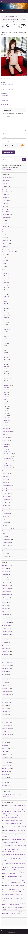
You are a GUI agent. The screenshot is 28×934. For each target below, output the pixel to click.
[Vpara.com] (5, 522)
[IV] (3, 269)
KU (4, 345)
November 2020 (6, 762)
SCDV (5, 392)
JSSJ (5, 341)
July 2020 (4, 774)
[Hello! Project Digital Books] (9, 251)
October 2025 (5, 594)
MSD (5, 364)
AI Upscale (6, 271)
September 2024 (6, 631)
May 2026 (4, 574)
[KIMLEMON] (5, 428)
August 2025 (5, 600)
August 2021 (5, 737)
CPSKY (5, 294)
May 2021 (4, 745)
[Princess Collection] (7, 496)
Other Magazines (8, 453)
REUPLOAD (6, 385)
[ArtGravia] (4, 186)
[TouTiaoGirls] (5, 516)
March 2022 (5, 717)
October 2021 (5, 731)
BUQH (5, 289)
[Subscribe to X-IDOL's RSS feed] (2, 1)
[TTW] (3, 519)
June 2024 (4, 640)
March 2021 (5, 751)
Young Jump (6, 465)
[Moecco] (4, 482)
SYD (5, 403)
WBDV (5, 420)
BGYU (5, 278)
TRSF (5, 410)
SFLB (5, 394)
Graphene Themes (11, 932)
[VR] (3, 525)
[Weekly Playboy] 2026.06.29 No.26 (13, 820)
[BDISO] (4, 189)
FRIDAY (5, 451)
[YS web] (4, 551)
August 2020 (5, 771)
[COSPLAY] (5, 214)
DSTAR (5, 299)
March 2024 (5, 648)
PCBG (5, 380)
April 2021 (4, 748)
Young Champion (8, 460)
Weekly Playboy (7, 456)
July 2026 (4, 568)
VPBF (5, 417)
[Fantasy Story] (5, 231)
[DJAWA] (4, 226)
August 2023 (5, 668)
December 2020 (6, 760)
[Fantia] (4, 234)
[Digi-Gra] (4, 223)
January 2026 (5, 585)
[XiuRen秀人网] (5, 545)
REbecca (6, 383)
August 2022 (5, 702)
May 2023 (4, 677)
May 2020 (4, 780)
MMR (5, 362)
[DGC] (3, 220)
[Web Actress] (5, 531)
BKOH (5, 280)
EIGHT (5, 310)
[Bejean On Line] (6, 191)
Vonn (8, 28)
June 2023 (4, 674)
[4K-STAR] (4, 180)
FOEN (5, 327)
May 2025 (4, 608)
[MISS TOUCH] (5, 479)
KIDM (5, 343)
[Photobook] (5, 493)
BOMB (5, 282)
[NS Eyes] (4, 488)
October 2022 (5, 697)
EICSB (5, 308)
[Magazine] (4, 440)
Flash (5, 449)
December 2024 (6, 622)
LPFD (5, 352)
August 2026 (5, 565)
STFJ (5, 401)
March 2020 (5, 785)
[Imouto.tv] (4, 263)
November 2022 (6, 694)
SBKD (5, 387)
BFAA (5, 275)
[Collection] (5, 209)
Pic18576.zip (4, 95)
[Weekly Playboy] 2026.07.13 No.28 (13, 823)
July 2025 (4, 602)
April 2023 (4, 680)
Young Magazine (7, 467)
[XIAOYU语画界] (6, 539)
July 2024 (4, 637)
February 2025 (5, 617)
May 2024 (4, 642)
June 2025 (4, 605)
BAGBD (5, 273)
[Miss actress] (5, 476)
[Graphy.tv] (4, 249)
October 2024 (5, 628)
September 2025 (6, 597)
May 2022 (4, 711)
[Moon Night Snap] (6, 485)
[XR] (3, 548)
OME (5, 371)
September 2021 (6, 734)
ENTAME (6, 444)
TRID (5, 408)
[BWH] (3, 206)
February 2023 (5, 685)
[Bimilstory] (4, 197)
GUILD (5, 329)
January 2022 (5, 722)
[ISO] (3, 266)
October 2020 (5, 765)
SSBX (5, 399)
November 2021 (6, 728)
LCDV (5, 348)
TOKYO (6, 406)
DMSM (5, 296)
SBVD (5, 390)
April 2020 (4, 782)
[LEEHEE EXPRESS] (6, 431)
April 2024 (4, 645)
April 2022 (4, 714)
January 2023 (5, 688)
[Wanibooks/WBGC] (7, 528)
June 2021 (4, 742)
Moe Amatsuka (6, 104)
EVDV (5, 320)
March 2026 (5, 579)
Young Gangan (7, 463)
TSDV (5, 415)
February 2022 (5, 720)
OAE (5, 366)
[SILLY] (3, 511)
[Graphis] (12, 28)
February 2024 (5, 651)
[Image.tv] (4, 260)
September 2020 (6, 768)
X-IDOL (3, 10)
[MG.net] (4, 471)
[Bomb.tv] (4, 203)
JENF (5, 338)
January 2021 (5, 757)
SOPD (5, 397)
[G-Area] (4, 237)
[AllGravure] (5, 183)
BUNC (5, 287)
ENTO (5, 317)
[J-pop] (3, 425)
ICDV (5, 334)
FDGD (5, 322)
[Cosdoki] (4, 211)
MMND (5, 359)
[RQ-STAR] (4, 502)
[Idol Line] (4, 257)
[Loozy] (4, 434)
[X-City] (4, 536)
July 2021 (4, 740)
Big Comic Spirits (8, 442)
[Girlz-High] (4, 243)
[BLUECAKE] (5, 200)
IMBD (5, 336)
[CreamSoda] (5, 217)
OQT (5, 376)
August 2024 (5, 634)
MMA (5, 357)
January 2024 (5, 654)
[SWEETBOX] (5, 513)
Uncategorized (5, 556)
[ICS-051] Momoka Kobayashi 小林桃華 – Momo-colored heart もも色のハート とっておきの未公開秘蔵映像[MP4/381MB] (13, 841)
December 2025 (6, 588)
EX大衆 (5, 446)
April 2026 (4, 577)
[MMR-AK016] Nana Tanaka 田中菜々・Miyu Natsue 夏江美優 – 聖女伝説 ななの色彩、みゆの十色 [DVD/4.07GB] (13, 811)
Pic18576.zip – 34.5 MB (7, 84)
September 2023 (6, 665)
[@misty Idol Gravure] (7, 177)
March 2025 (5, 614)
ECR (5, 301)
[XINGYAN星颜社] (6, 542)
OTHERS (6, 378)
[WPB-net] (4, 533)
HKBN (5, 331)
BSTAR (5, 285)
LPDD (5, 350)
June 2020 (4, 777)
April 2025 (4, 611)
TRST (5, 413)
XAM (5, 422)
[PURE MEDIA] (5, 499)
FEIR (5, 324)
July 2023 (4, 671)
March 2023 (5, 682)
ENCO (5, 313)
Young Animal (7, 458)
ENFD (5, 315)
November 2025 (6, 591)
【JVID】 (4, 553)
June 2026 (4, 571)
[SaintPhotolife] (6, 508)
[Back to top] (25, 930)
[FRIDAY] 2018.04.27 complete (15, 16)
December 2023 (6, 657)
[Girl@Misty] (5, 240)
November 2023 (6, 660)
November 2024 (6, 625)
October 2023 (5, 662)
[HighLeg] (4, 254)
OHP (5, 369)
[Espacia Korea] (5, 229)
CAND (5, 292)
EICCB (5, 303)
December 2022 (6, 691)
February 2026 (5, 582)
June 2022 (4, 708)
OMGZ (5, 373)
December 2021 (6, 725)
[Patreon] (4, 491)
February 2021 (5, 754)
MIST (5, 355)
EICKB (5, 306)
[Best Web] (5, 194)
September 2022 (6, 700)
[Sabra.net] (4, 505)
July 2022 (4, 705)
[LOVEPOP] (5, 437)
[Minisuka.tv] (5, 473)
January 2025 (5, 620)
